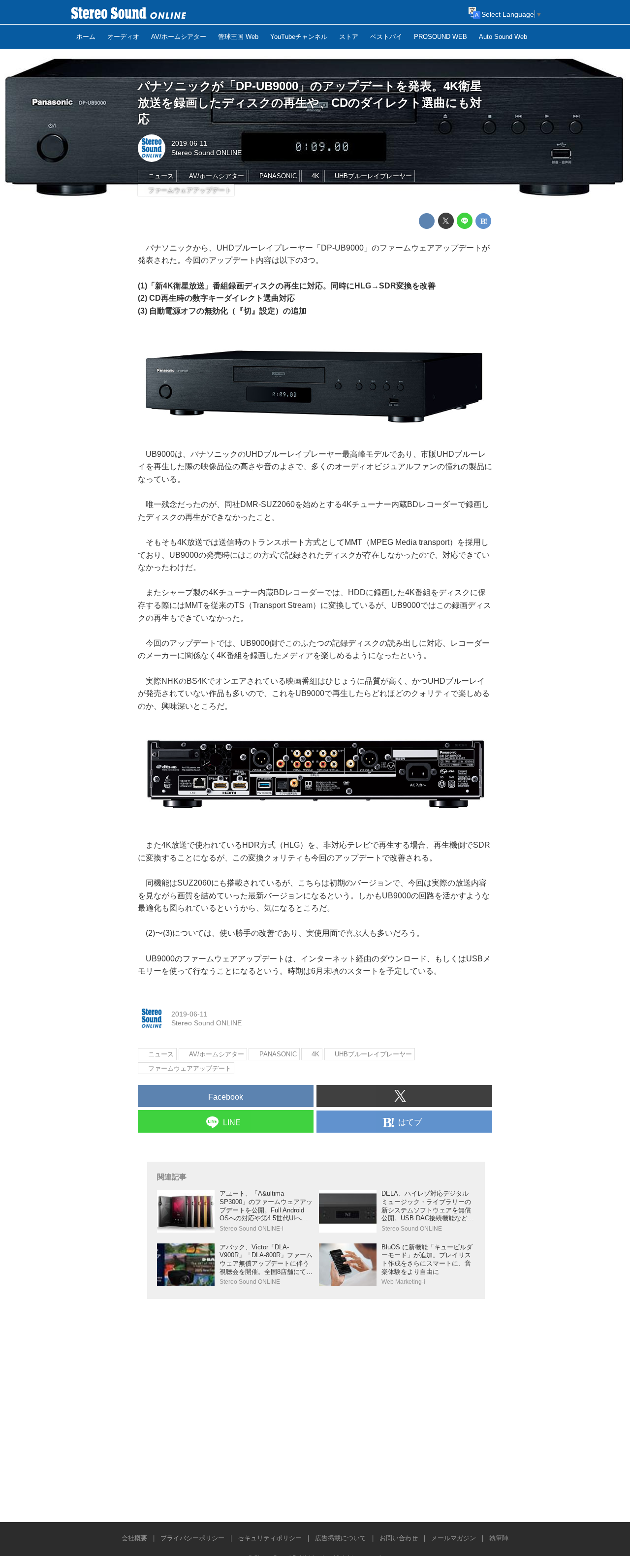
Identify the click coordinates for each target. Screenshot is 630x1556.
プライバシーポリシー (192, 1538)
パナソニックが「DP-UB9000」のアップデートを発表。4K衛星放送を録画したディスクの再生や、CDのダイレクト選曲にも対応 (310, 102)
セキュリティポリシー (270, 1538)
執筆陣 (498, 1538)
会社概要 (134, 1538)
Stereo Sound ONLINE (206, 153)
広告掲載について (340, 1538)
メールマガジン (453, 1538)
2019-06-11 (189, 143)
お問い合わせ (398, 1538)
